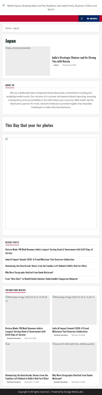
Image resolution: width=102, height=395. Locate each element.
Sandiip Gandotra (14, 338)
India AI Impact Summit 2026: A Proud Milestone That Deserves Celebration (39, 259)
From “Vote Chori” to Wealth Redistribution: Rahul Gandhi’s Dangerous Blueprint (41, 278)
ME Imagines (92, 18)
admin (56, 65)
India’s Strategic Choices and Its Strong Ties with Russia (27, 61)
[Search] (75, 18)
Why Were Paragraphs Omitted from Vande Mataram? (29, 272)
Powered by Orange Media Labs (67, 391)
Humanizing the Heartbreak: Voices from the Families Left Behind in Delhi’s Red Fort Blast (46, 265)
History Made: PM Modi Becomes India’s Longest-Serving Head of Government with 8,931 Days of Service (25, 331)
